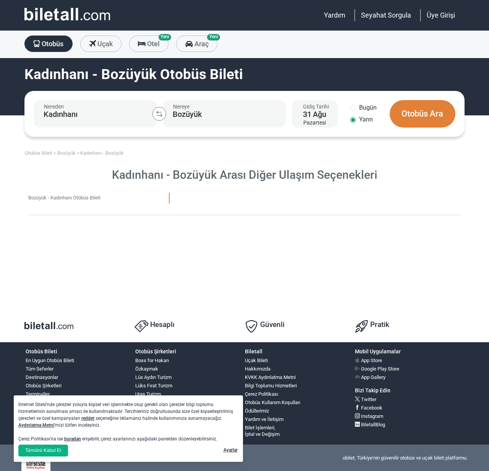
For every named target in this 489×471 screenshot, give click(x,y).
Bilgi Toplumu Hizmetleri (271, 385)
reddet (87, 418)
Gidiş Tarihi (316, 107)
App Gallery (372, 377)
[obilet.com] (67, 21)
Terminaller (38, 394)
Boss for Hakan (152, 360)
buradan (72, 439)
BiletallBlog (372, 424)
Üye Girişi (441, 15)
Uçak (104, 44)
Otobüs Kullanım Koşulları (272, 402)
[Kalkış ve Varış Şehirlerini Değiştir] (159, 114)
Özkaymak (146, 369)
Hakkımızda (257, 369)
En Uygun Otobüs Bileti (50, 360)
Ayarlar (230, 450)
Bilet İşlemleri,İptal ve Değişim (262, 431)
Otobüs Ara (422, 113)
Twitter (368, 399)
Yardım (334, 15)
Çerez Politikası (261, 394)
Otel (157, 42)
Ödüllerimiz (257, 411)
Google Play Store (379, 369)
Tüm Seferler (39, 369)
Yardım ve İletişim (264, 419)
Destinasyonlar (42, 377)
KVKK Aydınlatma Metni (270, 377)
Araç (205, 42)
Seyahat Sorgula (386, 15)
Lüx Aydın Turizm (153, 377)
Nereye (181, 107)
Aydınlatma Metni (36, 425)
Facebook (371, 408)
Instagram (371, 416)
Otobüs (51, 44)
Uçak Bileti (256, 360)
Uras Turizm (148, 394)
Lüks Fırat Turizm (153, 385)
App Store (371, 360)
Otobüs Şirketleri (44, 385)
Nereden (54, 107)
